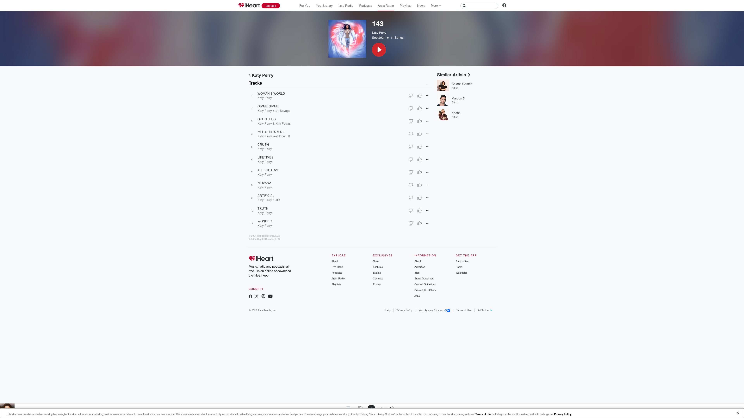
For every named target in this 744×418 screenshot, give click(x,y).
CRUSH (263, 144)
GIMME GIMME (268, 106)
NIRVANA (264, 183)
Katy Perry (379, 32)
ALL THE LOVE (268, 170)
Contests (378, 278)
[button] (379, 50)
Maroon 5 (458, 98)
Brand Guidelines (424, 278)
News (421, 5)
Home (459, 267)
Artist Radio (386, 5)
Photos (377, 284)
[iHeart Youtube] (270, 296)
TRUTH (262, 208)
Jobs (417, 296)
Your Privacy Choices (431, 310)
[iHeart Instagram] (263, 296)
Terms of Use (463, 310)
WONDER (264, 221)
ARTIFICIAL (265, 195)
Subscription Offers (425, 290)
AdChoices (483, 310)
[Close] (738, 413)
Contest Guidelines (425, 284)
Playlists (405, 5)
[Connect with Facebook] (250, 296)
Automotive (462, 261)
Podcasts (365, 5)
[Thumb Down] (410, 95)
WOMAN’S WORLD (271, 93)
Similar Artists (451, 74)
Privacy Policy (404, 310)
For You (304, 5)
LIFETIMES (265, 157)
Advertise (419, 267)
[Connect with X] (256, 296)
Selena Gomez (462, 83)
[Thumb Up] (419, 95)
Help (387, 310)
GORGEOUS (266, 119)
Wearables (462, 272)
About (417, 261)
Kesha (456, 112)
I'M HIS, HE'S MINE (271, 131)
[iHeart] (249, 5)
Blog (416, 272)
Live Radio (345, 5)
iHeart (335, 261)
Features (378, 267)
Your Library (324, 5)
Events (377, 272)
